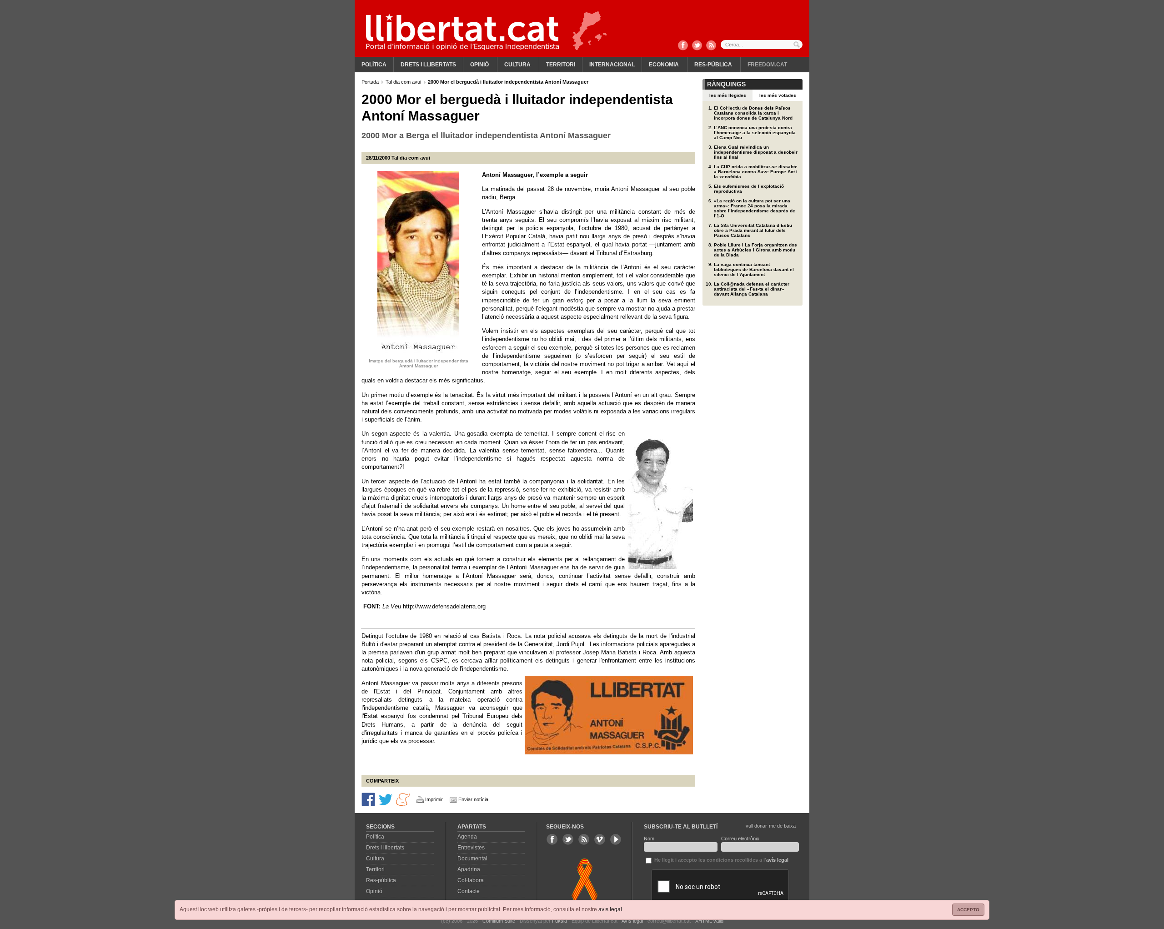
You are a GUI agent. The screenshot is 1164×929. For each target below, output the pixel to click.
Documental (472, 858)
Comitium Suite (498, 921)
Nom (649, 838)
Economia (664, 64)
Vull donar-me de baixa (771, 826)
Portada (370, 82)
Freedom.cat (767, 64)
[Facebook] (683, 46)
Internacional (612, 64)
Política (373, 64)
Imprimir (434, 799)
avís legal (610, 909)
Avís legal (632, 921)
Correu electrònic (740, 838)
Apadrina (468, 869)
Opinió (479, 64)
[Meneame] (403, 799)
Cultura (517, 64)
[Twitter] (697, 46)
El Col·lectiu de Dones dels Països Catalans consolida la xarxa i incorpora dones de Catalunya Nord (753, 113)
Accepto (968, 909)
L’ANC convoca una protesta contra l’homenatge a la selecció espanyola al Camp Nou (755, 132)
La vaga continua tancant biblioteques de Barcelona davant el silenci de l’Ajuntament (754, 269)
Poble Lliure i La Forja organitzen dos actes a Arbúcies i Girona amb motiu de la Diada (755, 249)
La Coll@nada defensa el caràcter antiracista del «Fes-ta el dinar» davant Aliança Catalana (751, 288)
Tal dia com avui (404, 82)
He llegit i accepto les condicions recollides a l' (720, 860)
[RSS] (711, 46)
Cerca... (762, 44)
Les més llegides (727, 95)
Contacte (468, 891)
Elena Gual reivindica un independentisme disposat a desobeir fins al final (756, 152)
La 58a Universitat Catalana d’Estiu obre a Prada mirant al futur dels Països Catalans (753, 230)
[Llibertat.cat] (462, 32)
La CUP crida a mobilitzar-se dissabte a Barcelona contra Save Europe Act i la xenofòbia (756, 171)
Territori (560, 64)
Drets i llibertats (428, 64)
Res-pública (713, 64)
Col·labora (470, 880)
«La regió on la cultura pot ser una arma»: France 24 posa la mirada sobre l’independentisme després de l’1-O (754, 208)
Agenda (467, 837)
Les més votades (777, 95)
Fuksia (559, 921)
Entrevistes (471, 847)
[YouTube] (616, 839)
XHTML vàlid (709, 921)
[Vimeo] (600, 839)
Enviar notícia (473, 799)
